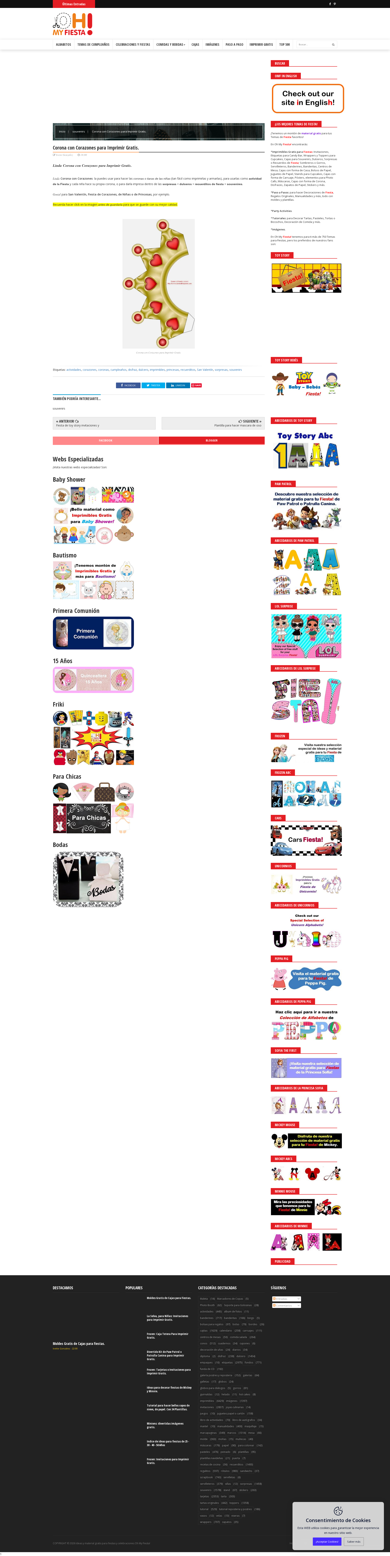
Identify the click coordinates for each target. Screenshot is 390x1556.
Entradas (281, 1299)
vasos (203, 1515)
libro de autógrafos (243, 1420)
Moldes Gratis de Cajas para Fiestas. (79, 1343)
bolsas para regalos (211, 1324)
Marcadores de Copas (230, 1298)
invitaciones (207, 1407)
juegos (204, 1413)
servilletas (229, 1477)
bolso (236, 1324)
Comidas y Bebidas (169, 44)
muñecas (241, 1439)
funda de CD (207, 1369)
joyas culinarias (235, 1407)
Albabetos (63, 44)
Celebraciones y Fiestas (133, 44)
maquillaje (251, 1426)
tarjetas (204, 1496)
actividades (73, 370)
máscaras (205, 1445)
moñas (222, 1439)
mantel (204, 1426)
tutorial (204, 1509)
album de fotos (233, 1311)
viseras (235, 1515)
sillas (228, 1484)
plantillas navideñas (211, 1458)
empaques (206, 1362)
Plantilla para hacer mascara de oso (237, 425)
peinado (225, 1452)
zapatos (226, 1522)
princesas (173, 370)
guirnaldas (206, 1394)
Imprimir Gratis (261, 44)
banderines (206, 1318)
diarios (236, 1349)
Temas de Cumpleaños (93, 44)
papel (225, 1445)
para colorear (246, 1445)
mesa (251, 1433)
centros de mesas (210, 1337)
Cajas (195, 44)
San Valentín (205, 370)
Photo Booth (207, 1305)
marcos (231, 1433)
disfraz (132, 370)
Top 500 (284, 44)
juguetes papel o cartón (231, 1413)
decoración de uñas (211, 1349)
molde (204, 1439)
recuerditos (188, 370)
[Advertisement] (159, 88)
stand (226, 1490)
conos (203, 1343)
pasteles (205, 1452)
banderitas (230, 1318)
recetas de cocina (210, 1464)
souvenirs (79, 131)
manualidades (225, 1426)
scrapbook (206, 1477)
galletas (204, 1381)
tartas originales (209, 1503)
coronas (103, 370)
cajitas (203, 1330)
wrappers (205, 1522)
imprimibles (157, 370)
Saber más (354, 1541)
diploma (205, 1356)
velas (219, 1515)
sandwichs (246, 1471)
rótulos (225, 1471)
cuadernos (224, 1343)
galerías (247, 1375)
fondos (249, 1362)
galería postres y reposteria (216, 1375)
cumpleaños (118, 370)
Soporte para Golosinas (238, 1305)
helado (226, 1394)
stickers (243, 1490)
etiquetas (227, 1362)
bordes (253, 1324)
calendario (226, 1330)
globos (222, 1381)
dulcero (143, 370)
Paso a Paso (234, 44)
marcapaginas (208, 1433)
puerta (236, 1458)
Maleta (204, 1298)
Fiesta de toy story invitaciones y (77, 425)
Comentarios (283, 1305)
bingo (250, 1318)
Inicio (62, 131)
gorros (237, 1388)
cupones (245, 1343)
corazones (89, 370)
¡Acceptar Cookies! (327, 1541)
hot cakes (244, 1394)
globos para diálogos (212, 1388)
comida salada (238, 1337)
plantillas (243, 1452)
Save (198, 385)
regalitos (205, 1471)
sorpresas (221, 370)
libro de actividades (211, 1420)
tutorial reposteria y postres (235, 1509)
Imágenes (212, 44)
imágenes (231, 1401)
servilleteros (207, 1484)
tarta (223, 1496)
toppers (234, 1503)
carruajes (248, 1330)
